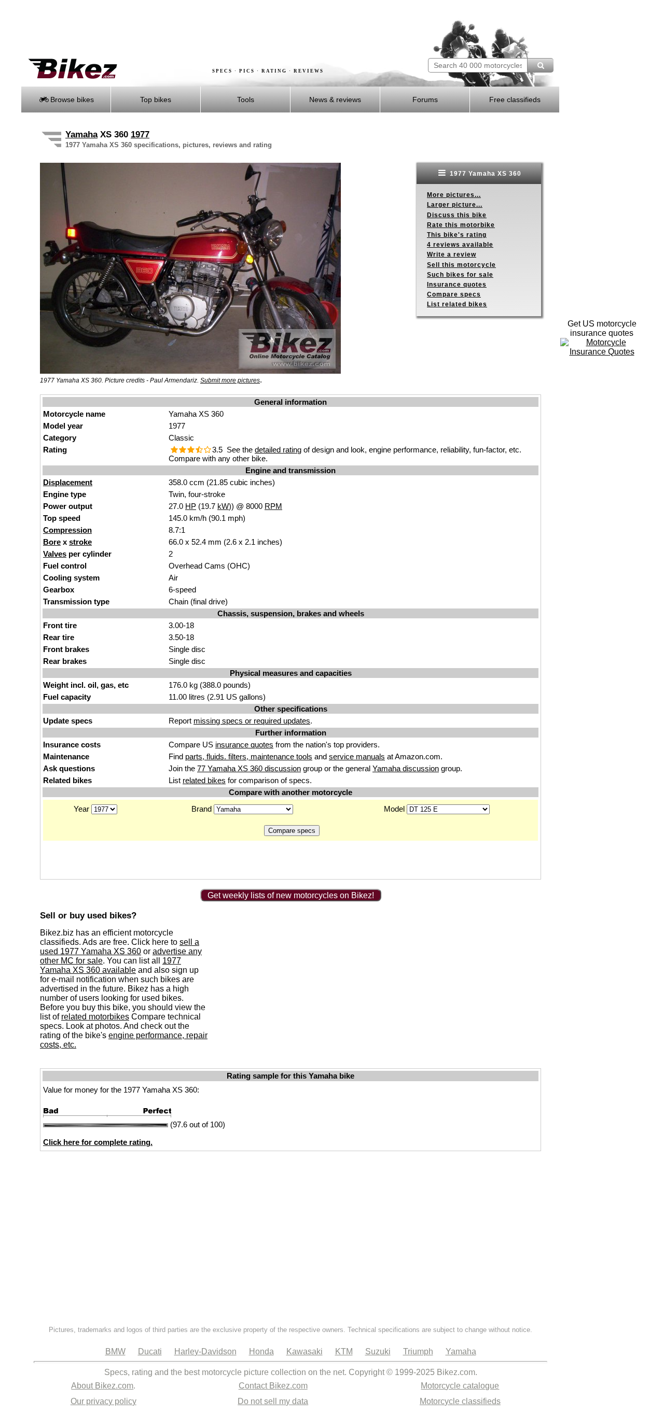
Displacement (67, 482)
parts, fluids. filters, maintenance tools (248, 756)
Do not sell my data (273, 1401)
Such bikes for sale (460, 274)
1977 (140, 134)
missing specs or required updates (251, 720)
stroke (80, 541)
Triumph (418, 1351)
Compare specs (454, 294)
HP (190, 506)
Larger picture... (454, 204)
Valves (54, 553)
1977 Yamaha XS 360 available (110, 965)
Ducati (150, 1351)
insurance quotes (244, 744)
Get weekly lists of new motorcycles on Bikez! (291, 895)
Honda (261, 1351)
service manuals (357, 756)
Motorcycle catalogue (460, 1385)
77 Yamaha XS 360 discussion (249, 768)
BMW (115, 1351)
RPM (273, 506)
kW (223, 506)
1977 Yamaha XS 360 (484, 173)
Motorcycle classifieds (460, 1401)
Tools (245, 99)
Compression (67, 530)
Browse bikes (71, 99)
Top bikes (155, 99)
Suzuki (378, 1351)
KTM (344, 1351)
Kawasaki (304, 1351)
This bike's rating (457, 234)
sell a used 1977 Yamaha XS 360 (119, 947)
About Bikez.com (102, 1385)
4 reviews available (460, 244)
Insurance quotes (457, 284)
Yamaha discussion (405, 768)
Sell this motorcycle (461, 264)
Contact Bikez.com (273, 1385)
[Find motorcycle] (540, 65)
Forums (425, 99)
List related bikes (457, 304)
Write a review (451, 254)
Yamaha (81, 134)
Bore (52, 541)
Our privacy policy (103, 1401)
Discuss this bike (457, 215)
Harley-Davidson (205, 1351)
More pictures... (454, 195)
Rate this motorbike (461, 225)
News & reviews (335, 99)
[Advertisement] (209, 29)
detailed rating (278, 449)
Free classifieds (515, 99)
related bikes (204, 780)
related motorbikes (95, 1016)
